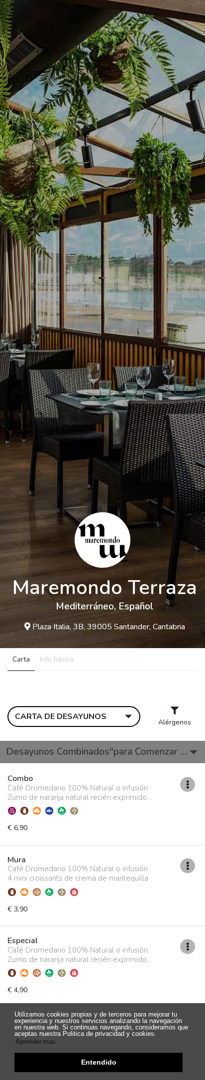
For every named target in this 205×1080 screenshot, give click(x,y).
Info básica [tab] (57, 659)
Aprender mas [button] (35, 1041)
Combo (20, 779)
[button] (102, 752)
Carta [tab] (21, 659)
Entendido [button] (98, 1062)
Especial (22, 941)
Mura (16, 860)
